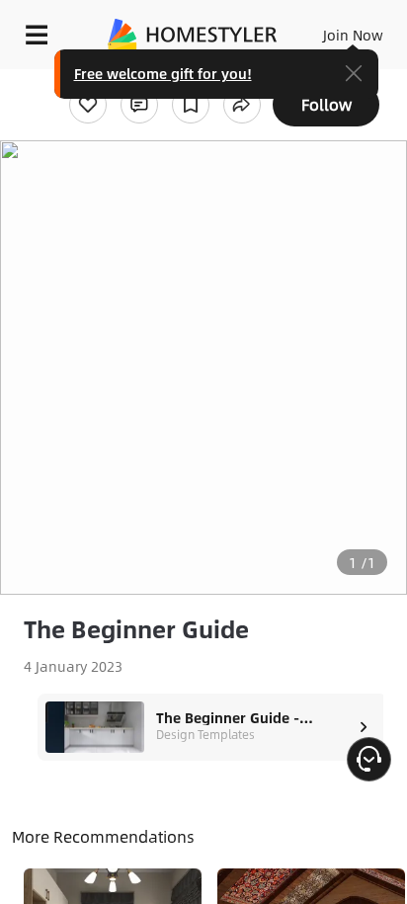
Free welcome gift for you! (163, 73)
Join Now (353, 34)
